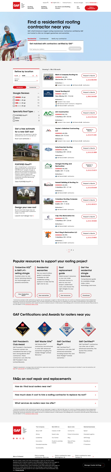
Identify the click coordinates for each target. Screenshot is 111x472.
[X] (17, 439)
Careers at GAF (56, 431)
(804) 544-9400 (91, 97)
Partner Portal (67, 2)
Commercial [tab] (43, 39)
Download (86, 295)
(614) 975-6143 (91, 117)
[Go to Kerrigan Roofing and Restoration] (48, 166)
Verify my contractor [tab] (59, 39)
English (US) (56, 2)
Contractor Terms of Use (31, 304)
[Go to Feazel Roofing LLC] (48, 93)
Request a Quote (89, 75)
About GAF (39, 431)
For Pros (78, 7)
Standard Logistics (89, 434)
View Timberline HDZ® (23, 295)
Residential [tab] (32, 39)
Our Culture (55, 437)
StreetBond (87, 441)
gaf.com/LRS (21, 368)
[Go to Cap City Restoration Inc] (48, 218)
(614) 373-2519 (91, 171)
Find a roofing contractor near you (42, 456)
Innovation (39, 441)
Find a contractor (91, 8)
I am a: (91, 2)
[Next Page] (73, 250)
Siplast (86, 431)
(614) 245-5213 (91, 204)
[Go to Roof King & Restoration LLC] (48, 234)
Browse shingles (78, 2)
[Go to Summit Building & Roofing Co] (48, 184)
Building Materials (44, 7)
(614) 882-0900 (91, 80)
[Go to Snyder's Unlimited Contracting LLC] (48, 131)
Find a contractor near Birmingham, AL (63, 456)
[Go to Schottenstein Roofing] (48, 149)
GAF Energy (87, 437)
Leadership (39, 437)
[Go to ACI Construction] (48, 114)
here (14, 368)
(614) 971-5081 (91, 135)
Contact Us (71, 431)
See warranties (44, 295)
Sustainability (40, 448)
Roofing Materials (31, 7)
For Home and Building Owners (62, 7)
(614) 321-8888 (91, 153)
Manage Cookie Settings (92, 465)
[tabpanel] (55, 47)
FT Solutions (87, 444)
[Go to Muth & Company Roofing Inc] (48, 77)
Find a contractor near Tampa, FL (83, 456)
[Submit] (37, 75)
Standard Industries (41, 444)
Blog (69, 437)
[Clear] (33, 75)
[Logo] (19, 9)
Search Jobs (55, 434)
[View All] (63, 83)
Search (45, 2)
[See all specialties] (34, 111)
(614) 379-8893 (91, 238)
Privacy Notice (19, 470)
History (38, 434)
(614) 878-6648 (91, 188)
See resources (65, 295)
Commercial (32, 87)
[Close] (108, 459)
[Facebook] (13, 439)
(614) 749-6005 (91, 221)
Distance (17, 79)
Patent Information (73, 434)
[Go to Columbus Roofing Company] (48, 201)
